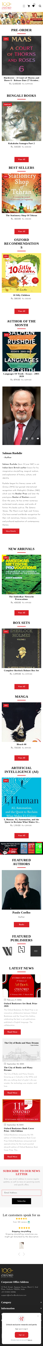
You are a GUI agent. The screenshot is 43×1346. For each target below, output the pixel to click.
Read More (12, 1032)
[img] (21, 1218)
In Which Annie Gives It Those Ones (21, 597)
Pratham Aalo (21, 143)
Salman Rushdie (12, 453)
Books (21, 925)
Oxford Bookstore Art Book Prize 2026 (20, 1004)
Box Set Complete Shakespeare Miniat (21, 671)
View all (21, 160)
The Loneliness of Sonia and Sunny (21, 215)
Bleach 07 (21, 744)
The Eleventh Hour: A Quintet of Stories (21, 375)
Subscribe (21, 1201)
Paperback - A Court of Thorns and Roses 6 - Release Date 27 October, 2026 (21, 79)
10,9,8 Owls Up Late (21, 295)
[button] (19, 1254)
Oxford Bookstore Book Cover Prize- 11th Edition (19, 1129)
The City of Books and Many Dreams (18, 1068)
